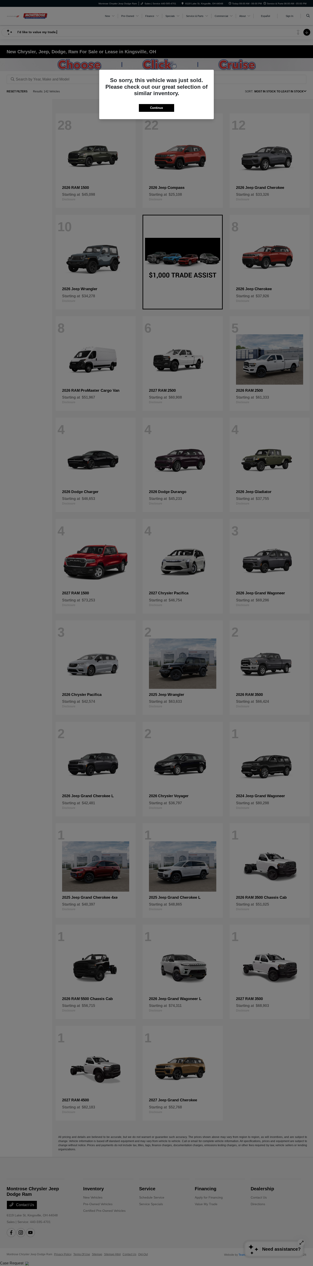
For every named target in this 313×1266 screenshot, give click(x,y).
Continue (156, 108)
